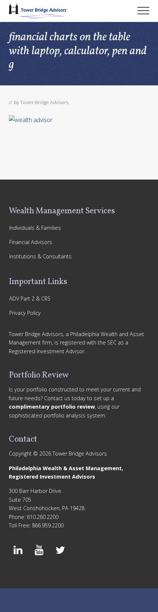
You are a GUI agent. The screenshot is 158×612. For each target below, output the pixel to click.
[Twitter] (60, 550)
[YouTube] (39, 550)
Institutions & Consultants (40, 256)
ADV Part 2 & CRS (29, 298)
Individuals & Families (35, 227)
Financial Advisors (30, 242)
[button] (143, 10)
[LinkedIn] (18, 550)
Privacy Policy (25, 312)
